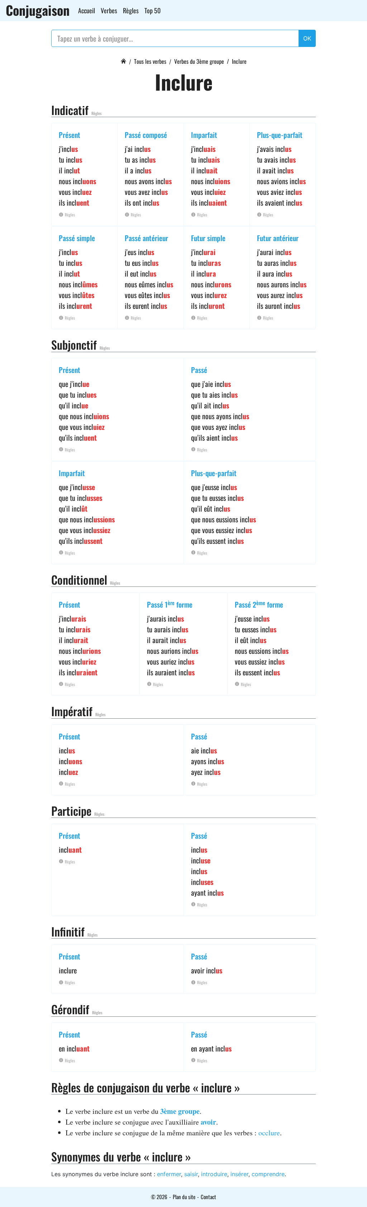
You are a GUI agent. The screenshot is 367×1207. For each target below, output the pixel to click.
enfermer (169, 1174)
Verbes (109, 10)
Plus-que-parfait (279, 134)
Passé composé (146, 134)
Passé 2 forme (259, 604)
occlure (269, 1132)
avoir (208, 1122)
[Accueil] (123, 60)
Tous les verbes (150, 61)
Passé (199, 369)
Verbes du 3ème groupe (199, 61)
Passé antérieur (146, 238)
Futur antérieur (278, 238)
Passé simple (77, 238)
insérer (239, 1174)
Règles (131, 10)
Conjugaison (38, 10)
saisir (191, 1174)
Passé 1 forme (169, 604)
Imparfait (204, 134)
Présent (69, 134)
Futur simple (208, 238)
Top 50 (152, 10)
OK (307, 38)
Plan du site (184, 1197)
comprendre (268, 1174)
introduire (214, 1174)
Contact (208, 1197)
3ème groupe (180, 1111)
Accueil (86, 10)
